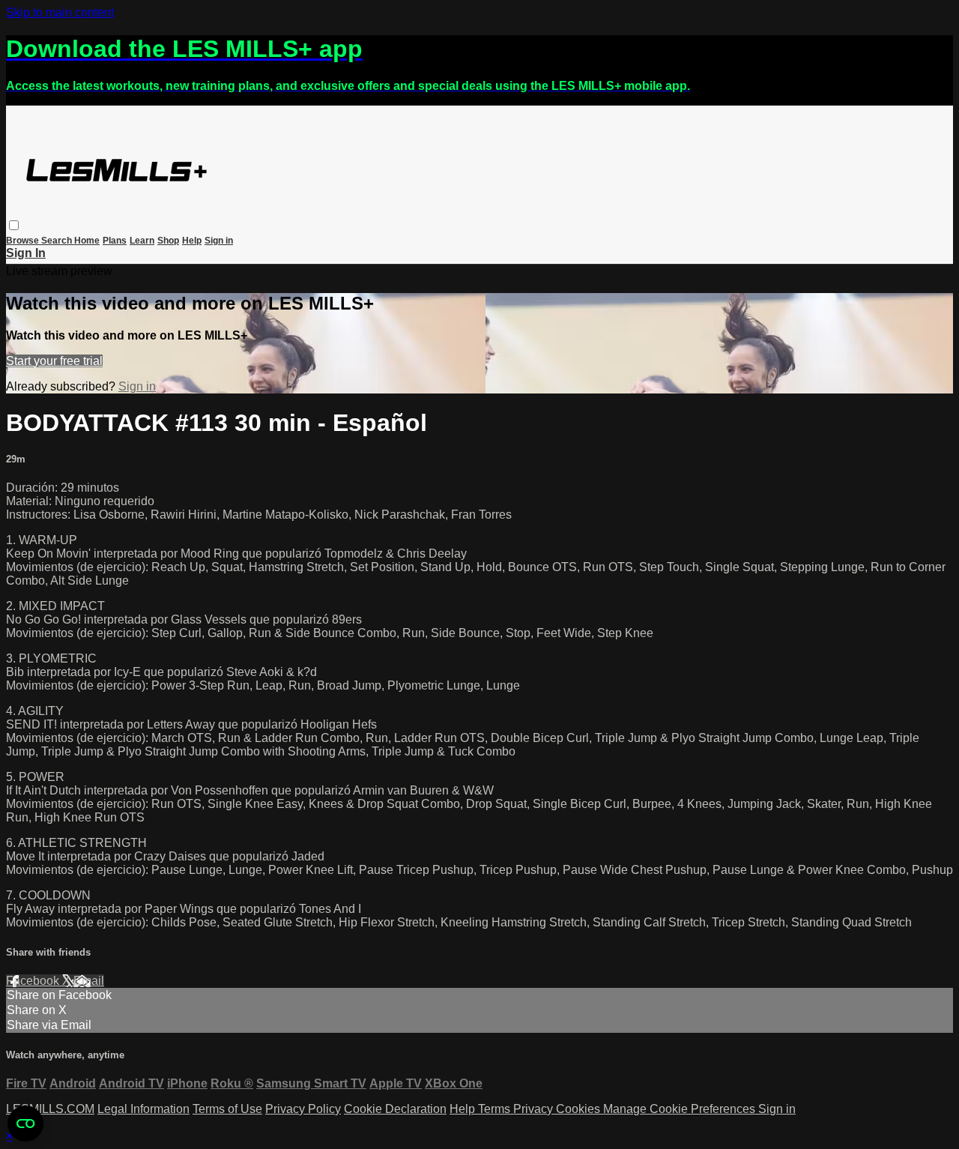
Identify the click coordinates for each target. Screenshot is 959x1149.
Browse (23, 240)
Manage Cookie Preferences (680, 1109)
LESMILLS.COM (50, 1109)
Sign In (26, 253)
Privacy (534, 1109)
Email (88, 980)
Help (192, 240)
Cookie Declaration (395, 1109)
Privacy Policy (303, 1109)
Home (87, 240)
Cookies (579, 1109)
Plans (115, 240)
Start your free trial (54, 361)
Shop (168, 240)
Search (57, 240)
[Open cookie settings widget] (25, 1124)
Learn (142, 240)
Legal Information (143, 1109)
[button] (14, 225)
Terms (495, 1109)
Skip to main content (60, 12)
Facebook (34, 980)
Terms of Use (227, 1109)
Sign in (219, 240)
